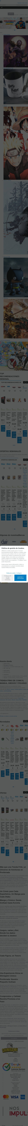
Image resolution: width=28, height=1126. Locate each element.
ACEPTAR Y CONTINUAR (20, 577)
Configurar (19, 573)
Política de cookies (11, 573)
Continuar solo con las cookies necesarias (7, 577)
